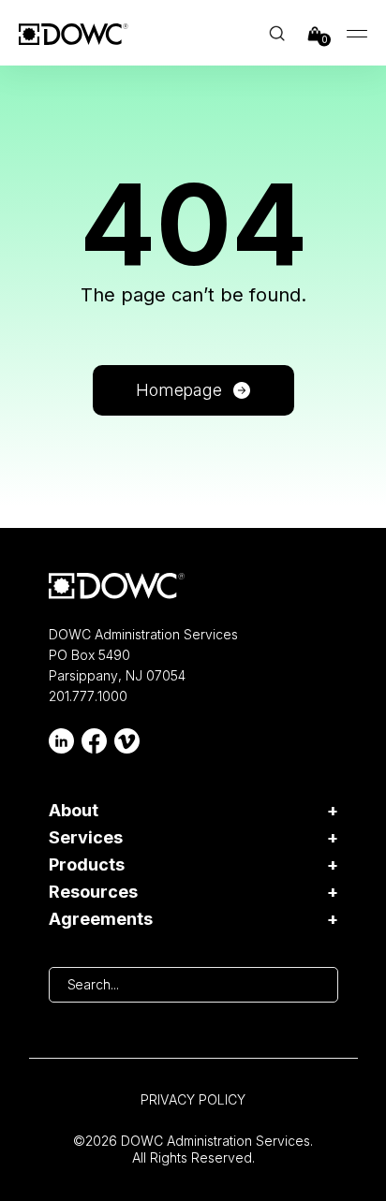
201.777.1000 (88, 696)
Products (87, 864)
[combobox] (193, 985)
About (73, 810)
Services (86, 837)
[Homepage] (117, 586)
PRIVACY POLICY (193, 1099)
